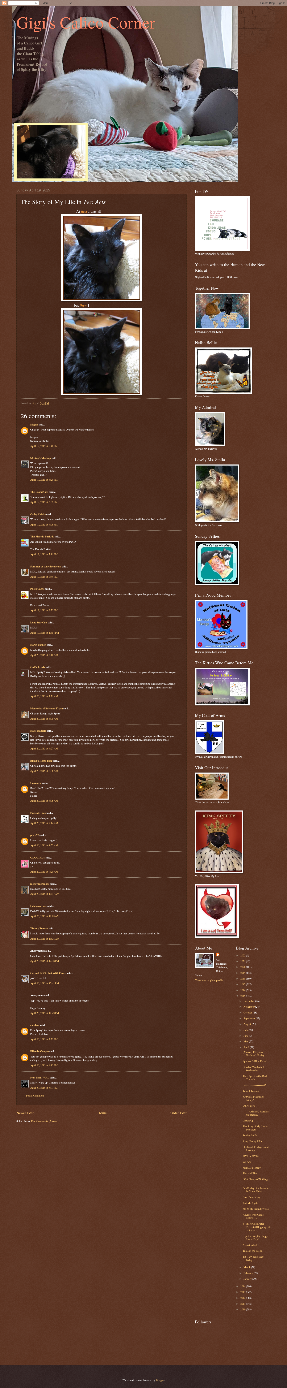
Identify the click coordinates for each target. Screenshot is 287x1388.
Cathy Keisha (38, 514)
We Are (247, 1162)
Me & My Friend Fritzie (256, 1209)
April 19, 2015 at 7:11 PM (44, 554)
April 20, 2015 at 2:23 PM (44, 1039)
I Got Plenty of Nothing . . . (256, 1180)
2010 (243, 1309)
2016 (243, 990)
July (246, 1030)
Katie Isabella (38, 730)
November (249, 1006)
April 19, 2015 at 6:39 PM (44, 502)
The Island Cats (39, 492)
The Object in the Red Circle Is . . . (255, 1077)
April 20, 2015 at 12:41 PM (44, 983)
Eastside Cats (38, 813)
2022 (243, 955)
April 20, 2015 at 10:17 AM (44, 894)
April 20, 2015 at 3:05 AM (44, 719)
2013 (243, 1292)
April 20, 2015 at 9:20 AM (44, 871)
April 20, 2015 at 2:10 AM (44, 655)
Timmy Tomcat (39, 928)
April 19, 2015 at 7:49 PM (44, 577)
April (247, 1047)
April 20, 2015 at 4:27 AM (44, 748)
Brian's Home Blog (41, 760)
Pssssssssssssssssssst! (254, 1085)
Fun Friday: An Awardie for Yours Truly (256, 1189)
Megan (34, 424)
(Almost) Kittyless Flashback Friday (253, 1053)
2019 (243, 973)
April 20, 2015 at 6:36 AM (44, 771)
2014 (243, 1286)
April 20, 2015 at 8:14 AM (44, 823)
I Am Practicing (251, 1197)
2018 (243, 978)
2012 (243, 1298)
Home (102, 1112)
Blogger (160, 1380)
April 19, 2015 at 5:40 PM (44, 446)
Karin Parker (38, 645)
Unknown (35, 783)
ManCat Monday (252, 1167)
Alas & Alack (250, 1245)
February (249, 1273)
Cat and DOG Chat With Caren (48, 973)
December (249, 1001)
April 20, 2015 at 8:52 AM (44, 845)
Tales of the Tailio (252, 1251)
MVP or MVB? (251, 1156)
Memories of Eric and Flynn (46, 708)
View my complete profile (209, 980)
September (250, 1018)
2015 (243, 996)
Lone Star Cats (38, 622)
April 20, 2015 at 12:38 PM (44, 961)
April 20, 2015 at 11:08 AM (44, 916)
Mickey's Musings (40, 458)
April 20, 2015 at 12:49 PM (44, 1013)
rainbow (34, 1025)
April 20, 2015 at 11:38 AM (44, 939)
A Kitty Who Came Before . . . (253, 1216)
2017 (243, 984)
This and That (250, 1173)
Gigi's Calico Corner (85, 22)
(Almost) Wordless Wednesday (256, 1113)
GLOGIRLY (37, 857)
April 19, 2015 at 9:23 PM (44, 610)
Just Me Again (250, 1203)
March (247, 1267)
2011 (243, 1304)
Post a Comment (35, 1095)
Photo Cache (37, 589)
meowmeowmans (39, 884)
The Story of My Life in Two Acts (255, 1127)
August (248, 1024)
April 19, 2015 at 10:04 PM (44, 633)
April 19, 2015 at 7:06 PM (44, 524)
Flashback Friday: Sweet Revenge (256, 1148)
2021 (243, 961)
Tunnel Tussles (251, 1091)
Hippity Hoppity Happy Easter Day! (255, 1237)
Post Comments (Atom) (44, 1121)
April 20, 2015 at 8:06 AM (44, 801)
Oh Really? (249, 1105)
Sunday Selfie (250, 1135)
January (248, 1279)
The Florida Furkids (42, 536)
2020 (243, 967)
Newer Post (25, 1112)
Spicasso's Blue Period (255, 1061)
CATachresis (37, 667)
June (246, 1036)
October (248, 1012)
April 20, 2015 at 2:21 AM (44, 696)
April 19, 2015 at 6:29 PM (44, 479)
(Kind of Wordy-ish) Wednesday (253, 1068)
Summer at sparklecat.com (45, 566)
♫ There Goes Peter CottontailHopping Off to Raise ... (256, 1227)
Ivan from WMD (39, 1077)
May (246, 1041)
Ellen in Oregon (39, 1051)
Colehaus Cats (38, 906)
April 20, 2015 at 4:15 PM (44, 1065)
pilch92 (34, 835)
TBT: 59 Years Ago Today (253, 1258)
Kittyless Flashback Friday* (253, 1098)
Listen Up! (248, 1120)
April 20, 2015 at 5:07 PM (44, 1088)
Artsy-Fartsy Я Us (252, 1141)
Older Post (178, 1112)
